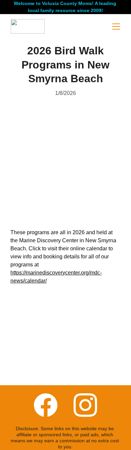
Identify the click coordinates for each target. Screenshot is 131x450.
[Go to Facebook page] (45, 405)
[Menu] (116, 26)
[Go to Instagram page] (85, 405)
